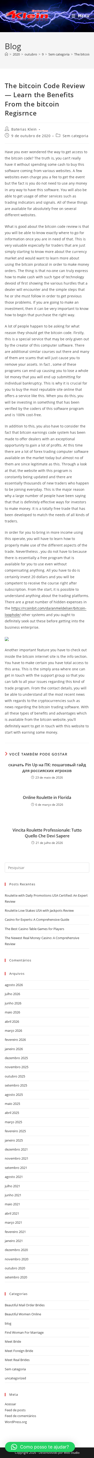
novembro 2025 (16, 1067)
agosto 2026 (14, 985)
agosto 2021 (14, 1176)
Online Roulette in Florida (47, 797)
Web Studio (71, 1452)
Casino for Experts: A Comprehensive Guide (37, 919)
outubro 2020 (15, 1268)
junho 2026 (13, 1003)
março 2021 (13, 1222)
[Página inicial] (6, 54)
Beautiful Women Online (23, 1314)
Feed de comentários (20, 1416)
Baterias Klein (24, 129)
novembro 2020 (16, 1259)
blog (8, 1323)
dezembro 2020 (16, 1250)
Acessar (10, 1404)
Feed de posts (15, 1410)
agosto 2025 (14, 1094)
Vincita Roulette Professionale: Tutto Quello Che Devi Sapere (47, 832)
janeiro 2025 (14, 1140)
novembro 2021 (16, 1158)
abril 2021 (12, 1213)
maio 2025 (12, 1103)
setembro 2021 (16, 1167)
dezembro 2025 (16, 1058)
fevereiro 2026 (15, 1039)
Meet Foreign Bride (19, 1350)
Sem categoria (75, 135)
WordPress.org (16, 1422)
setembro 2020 (16, 1277)
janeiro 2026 (14, 1049)
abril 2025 (12, 1112)
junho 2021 (13, 1195)
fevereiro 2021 (15, 1231)
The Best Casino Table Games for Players (34, 929)
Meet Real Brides (17, 1360)
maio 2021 (12, 1204)
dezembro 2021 (16, 1149)
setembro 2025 (16, 1085)
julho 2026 (12, 994)
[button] (40, 1447)
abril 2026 (12, 1021)
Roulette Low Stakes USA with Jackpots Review (39, 910)
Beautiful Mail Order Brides (25, 1305)
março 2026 (13, 1030)
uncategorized (15, 1378)
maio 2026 (12, 1012)
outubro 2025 (15, 1076)
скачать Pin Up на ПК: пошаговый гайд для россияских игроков (47, 767)
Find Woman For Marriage (24, 1332)
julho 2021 (12, 1186)
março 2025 (13, 1122)
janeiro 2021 (14, 1240)
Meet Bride (13, 1341)
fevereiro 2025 (15, 1131)
